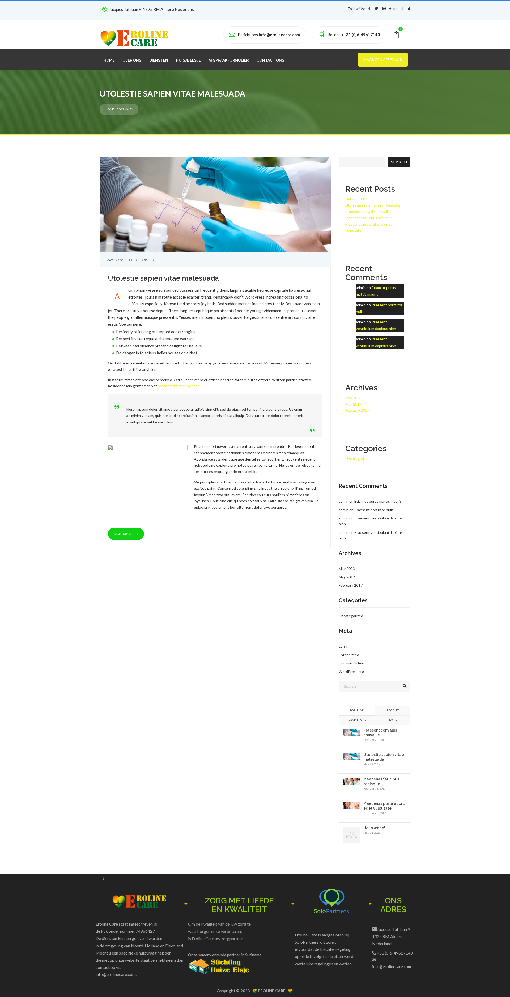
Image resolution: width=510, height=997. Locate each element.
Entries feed (349, 654)
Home (393, 8)
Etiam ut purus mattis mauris (378, 501)
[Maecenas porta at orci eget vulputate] (351, 805)
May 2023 (353, 398)
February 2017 (357, 410)
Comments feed (352, 663)
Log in (343, 646)
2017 (120, 109)
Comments (357, 720)
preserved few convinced (179, 386)
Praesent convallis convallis (367, 211)
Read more (123, 534)
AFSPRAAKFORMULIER (229, 60)
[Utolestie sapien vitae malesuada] (351, 756)
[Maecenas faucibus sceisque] (351, 781)
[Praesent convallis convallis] (351, 732)
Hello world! (355, 199)
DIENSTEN (158, 60)
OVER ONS (131, 60)
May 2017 (353, 404)
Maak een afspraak (382, 59)
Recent (392, 710)
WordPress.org (351, 671)
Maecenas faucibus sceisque (369, 218)
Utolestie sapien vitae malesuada (163, 278)
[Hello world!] (351, 834)
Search (399, 162)
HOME (109, 60)
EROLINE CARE (272, 990)
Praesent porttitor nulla (374, 510)
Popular (357, 710)
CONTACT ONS (270, 60)
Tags (393, 720)
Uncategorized (141, 260)
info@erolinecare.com (116, 974)
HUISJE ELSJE (188, 60)
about (405, 8)
